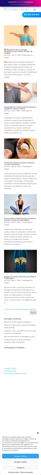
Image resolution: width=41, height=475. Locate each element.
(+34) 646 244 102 (10, 371)
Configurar (20, 468)
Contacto (10, 400)
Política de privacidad (26, 472)
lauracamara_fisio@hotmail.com (20, 4)
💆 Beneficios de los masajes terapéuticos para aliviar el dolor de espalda (18, 51)
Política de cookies (13, 472)
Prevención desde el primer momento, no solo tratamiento (19, 164)
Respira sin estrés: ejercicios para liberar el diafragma (20, 277)
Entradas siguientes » (29, 309)
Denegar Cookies (20, 462)
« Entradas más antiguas (12, 309)
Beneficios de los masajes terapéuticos (17, 322)
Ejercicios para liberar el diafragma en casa (19, 337)
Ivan (8, 55)
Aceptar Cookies (21, 456)
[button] (38, 433)
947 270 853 (20, 2)
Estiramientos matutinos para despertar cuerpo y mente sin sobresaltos (20, 219)
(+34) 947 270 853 (10, 368)
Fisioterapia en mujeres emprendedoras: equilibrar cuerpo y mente (20, 108)
